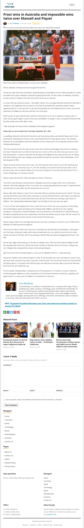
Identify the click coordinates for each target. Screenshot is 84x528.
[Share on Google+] (18, 312)
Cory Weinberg (14, 23)
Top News (36, 23)
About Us (8, 452)
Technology (9, 427)
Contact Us (9, 441)
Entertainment (10, 434)
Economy (8, 438)
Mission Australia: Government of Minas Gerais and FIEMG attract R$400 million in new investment (68, 343)
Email (32, 390)
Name (6, 390)
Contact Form (51, 514)
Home (7, 416)
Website (59, 390)
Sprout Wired (41, 521)
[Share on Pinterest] (14, 312)
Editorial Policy (10, 463)
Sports (7, 431)
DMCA (7, 459)
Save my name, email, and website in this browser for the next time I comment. (34, 400)
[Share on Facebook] (8, 312)
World (7, 423)
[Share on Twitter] (11, 312)
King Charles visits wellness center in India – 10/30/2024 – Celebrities (42, 342)
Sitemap (49, 521)
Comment (7, 365)
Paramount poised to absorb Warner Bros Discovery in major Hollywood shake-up (15, 342)
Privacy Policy (10, 466)
